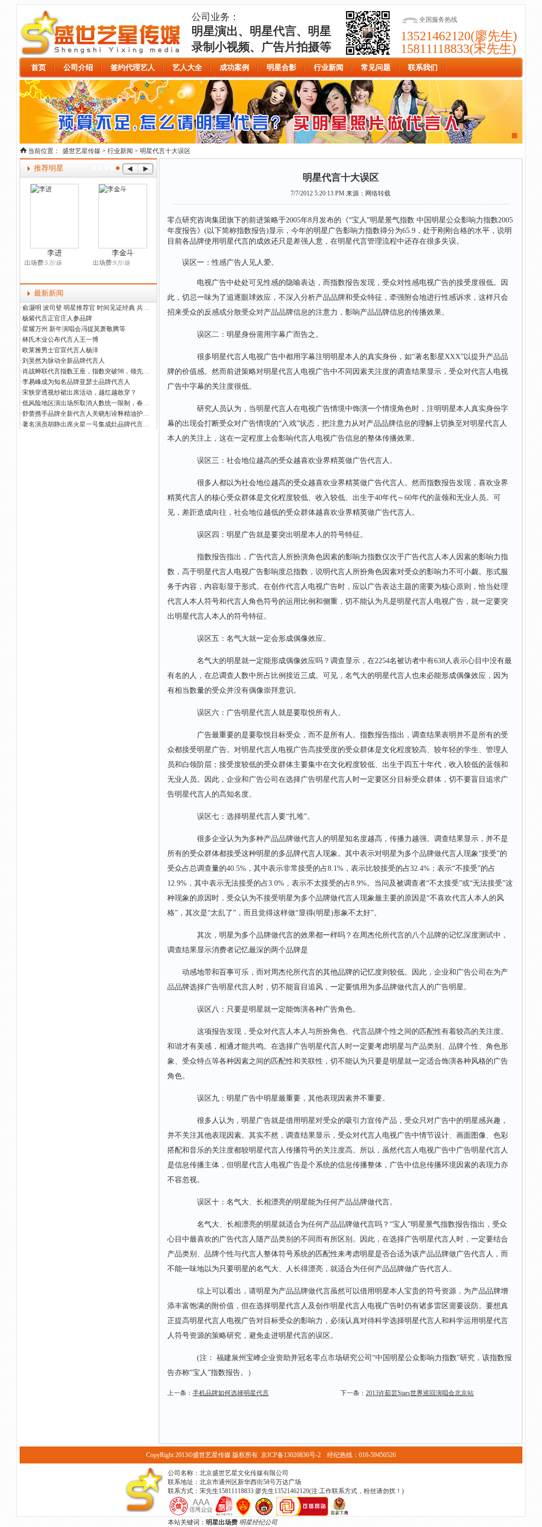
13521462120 (436, 36)
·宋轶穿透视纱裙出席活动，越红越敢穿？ (78, 392)
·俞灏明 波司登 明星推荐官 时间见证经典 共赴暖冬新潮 (86, 307)
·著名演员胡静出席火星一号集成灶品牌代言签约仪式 (86, 424)
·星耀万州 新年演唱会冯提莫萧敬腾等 (72, 329)
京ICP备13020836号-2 (291, 1455)
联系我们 (423, 68)
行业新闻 (329, 68)
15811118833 (435, 49)
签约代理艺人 (133, 68)
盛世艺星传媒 (101, 33)
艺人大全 (187, 68)
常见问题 (376, 68)
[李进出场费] (54, 216)
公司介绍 (78, 68)
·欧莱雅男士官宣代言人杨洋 (59, 350)
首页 (38, 68)
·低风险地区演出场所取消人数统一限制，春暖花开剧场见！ (86, 403)
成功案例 (234, 68)
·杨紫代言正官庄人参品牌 (56, 318)
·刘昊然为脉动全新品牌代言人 (62, 360)
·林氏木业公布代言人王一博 (59, 339)
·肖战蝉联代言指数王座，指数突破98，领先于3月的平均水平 (86, 371)
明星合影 (281, 68)
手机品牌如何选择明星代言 (231, 1393)
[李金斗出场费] (122, 216)
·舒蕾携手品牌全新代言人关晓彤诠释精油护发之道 (86, 413)
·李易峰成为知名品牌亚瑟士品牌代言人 (75, 382)
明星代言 (234, 241)
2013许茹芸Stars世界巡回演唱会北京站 (420, 1393)
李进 (54, 253)
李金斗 (123, 253)
